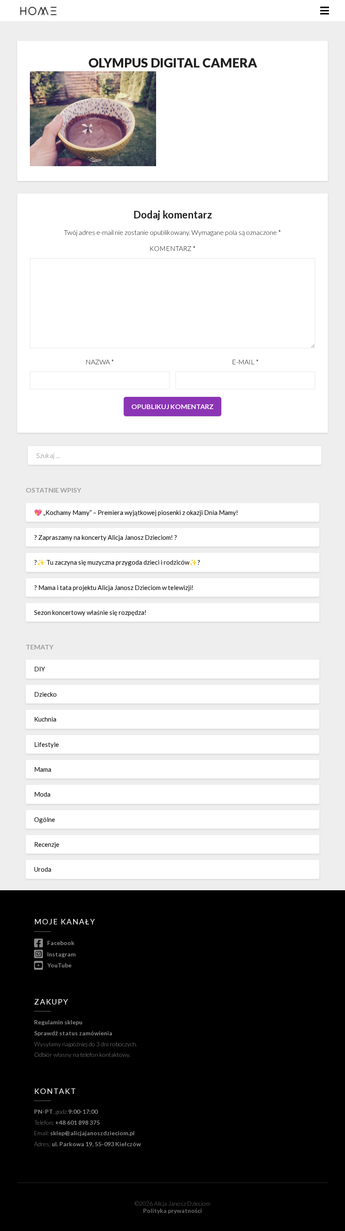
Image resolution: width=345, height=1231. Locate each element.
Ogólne (44, 819)
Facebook (60, 942)
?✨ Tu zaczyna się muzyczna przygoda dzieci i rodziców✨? (117, 562)
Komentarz (172, 248)
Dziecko (45, 694)
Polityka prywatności (172, 1210)
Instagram (61, 954)
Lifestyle (46, 744)
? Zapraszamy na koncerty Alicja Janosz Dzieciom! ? (105, 537)
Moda (42, 794)
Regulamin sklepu (58, 1022)
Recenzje (46, 844)
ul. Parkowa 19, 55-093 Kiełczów (96, 1143)
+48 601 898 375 (77, 1122)
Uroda (42, 869)
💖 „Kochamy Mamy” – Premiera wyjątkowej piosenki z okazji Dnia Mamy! (136, 512)
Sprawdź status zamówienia (73, 1033)
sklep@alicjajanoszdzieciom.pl (92, 1133)
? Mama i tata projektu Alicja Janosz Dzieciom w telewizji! (114, 587)
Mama (42, 769)
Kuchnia (45, 719)
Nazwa (99, 362)
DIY (39, 669)
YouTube (59, 965)
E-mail (245, 362)
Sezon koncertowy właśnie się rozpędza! (90, 612)
